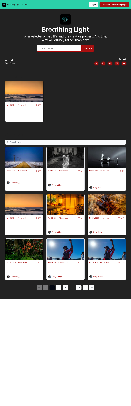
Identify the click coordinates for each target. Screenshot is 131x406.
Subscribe (87, 48)
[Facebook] (110, 63)
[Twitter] (96, 63)
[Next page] (85, 287)
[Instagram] (117, 63)
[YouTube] (124, 63)
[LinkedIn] (103, 63)
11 (79, 287)
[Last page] (91, 287)
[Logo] (4, 5)
